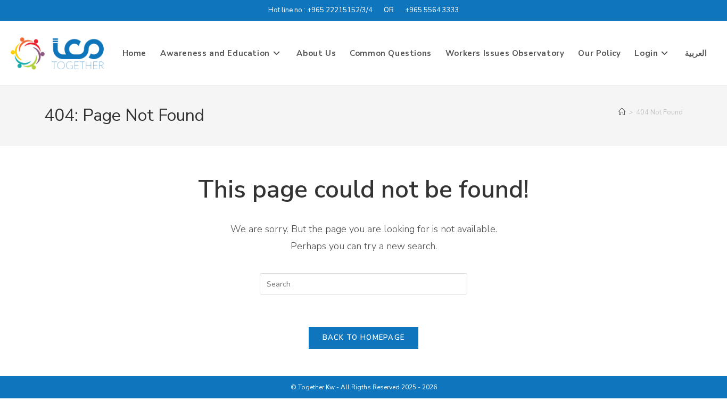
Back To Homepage (364, 337)
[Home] (621, 112)
